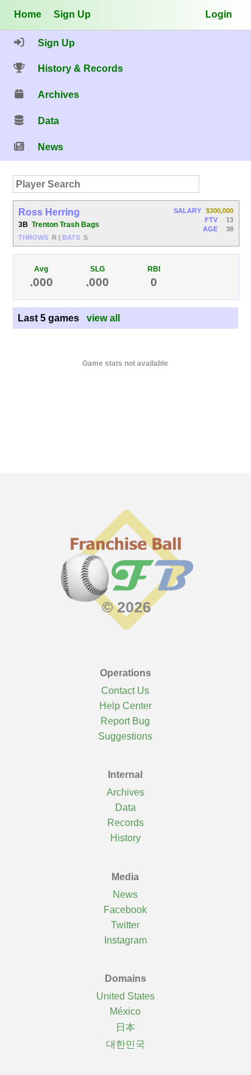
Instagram (125, 939)
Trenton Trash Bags (65, 224)
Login (218, 14)
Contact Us (125, 690)
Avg (41, 269)
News (125, 894)
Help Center (125, 705)
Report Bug (125, 720)
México (125, 1011)
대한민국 (125, 1043)
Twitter (125, 924)
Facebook (125, 909)
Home (27, 14)
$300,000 (219, 210)
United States (125, 995)
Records (125, 822)
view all (103, 317)
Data (125, 807)
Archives (125, 791)
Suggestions (125, 735)
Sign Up (72, 14)
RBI (153, 269)
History (125, 837)
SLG (97, 269)
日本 (125, 1026)
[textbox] (106, 184)
